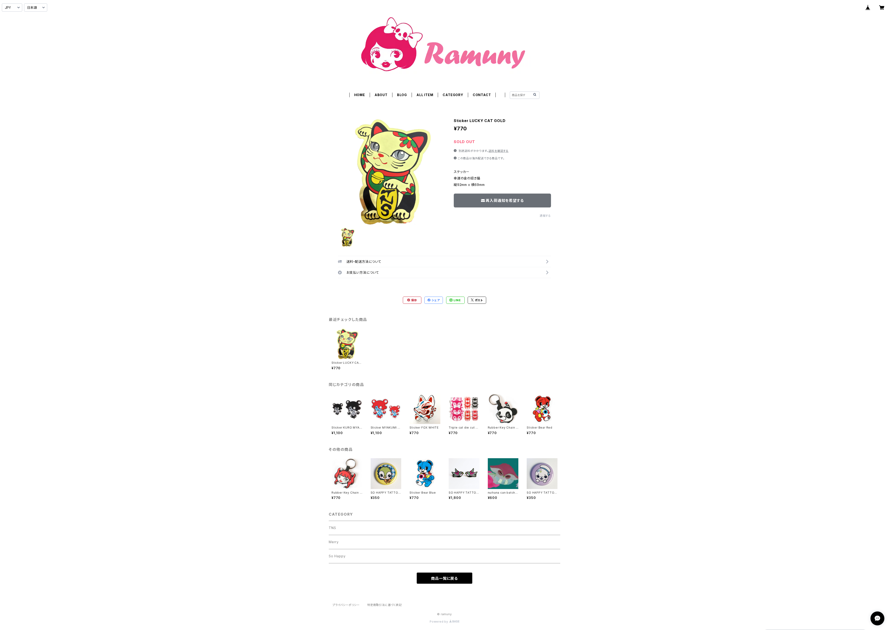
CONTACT (482, 95)
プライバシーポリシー (346, 605)
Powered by (439, 621)
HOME (359, 95)
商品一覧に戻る (444, 578)
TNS (332, 528)
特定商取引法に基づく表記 (384, 605)
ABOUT (381, 95)
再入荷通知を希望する (505, 200)
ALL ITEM (424, 95)
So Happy (337, 556)
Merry (334, 542)
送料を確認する (498, 151)
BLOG (402, 95)
